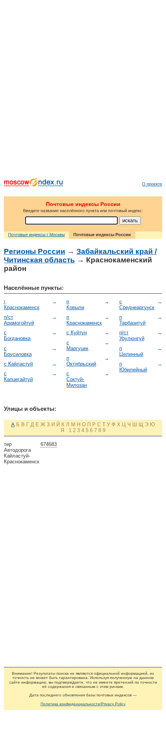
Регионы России (34, 251)
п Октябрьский (81, 361)
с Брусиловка (18, 351)
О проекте (152, 184)
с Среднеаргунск (136, 304)
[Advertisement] (83, 91)
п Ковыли (75, 304)
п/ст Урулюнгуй (131, 335)
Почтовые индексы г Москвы (36, 234)
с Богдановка (17, 335)
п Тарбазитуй (132, 320)
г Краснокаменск (21, 304)
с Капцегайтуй (18, 376)
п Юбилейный (133, 367)
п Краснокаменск (84, 320)
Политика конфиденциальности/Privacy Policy (83, 704)
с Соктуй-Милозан (76, 379)
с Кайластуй (18, 364)
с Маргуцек (77, 345)
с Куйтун (76, 332)
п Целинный (131, 351)
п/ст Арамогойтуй (19, 320)
